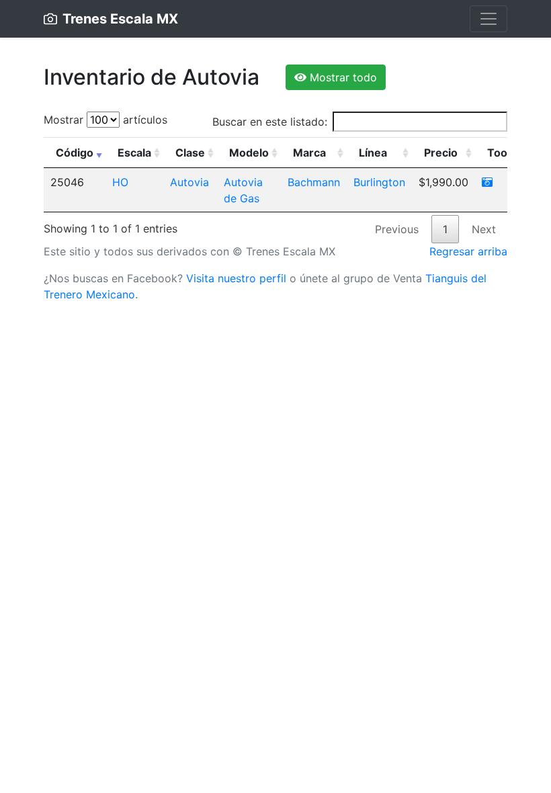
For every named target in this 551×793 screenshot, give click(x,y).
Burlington (379, 182)
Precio (441, 152)
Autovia (189, 182)
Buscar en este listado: (269, 121)
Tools (501, 152)
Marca (309, 152)
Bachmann (314, 182)
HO (120, 182)
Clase (190, 152)
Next (484, 229)
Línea (373, 152)
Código (74, 152)
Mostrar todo (341, 77)
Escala (134, 152)
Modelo (249, 152)
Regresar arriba (468, 251)
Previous (397, 229)
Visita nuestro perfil (236, 278)
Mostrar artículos (105, 119)
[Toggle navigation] (488, 18)
